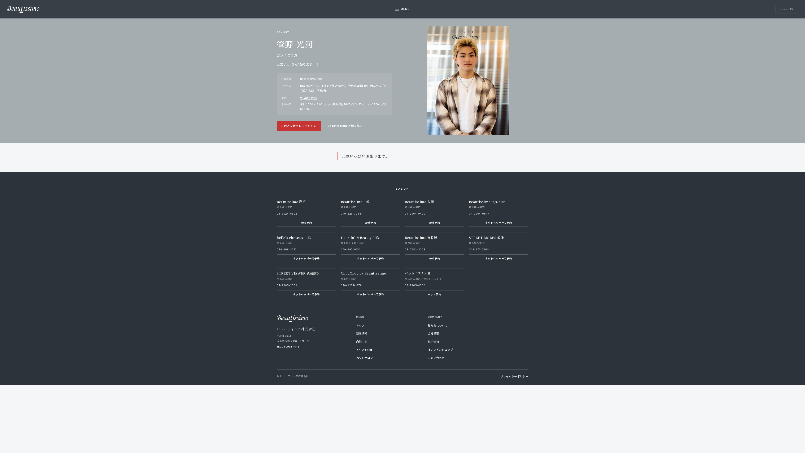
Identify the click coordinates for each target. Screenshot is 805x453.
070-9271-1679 (351, 285)
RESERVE (787, 9)
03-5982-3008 (415, 249)
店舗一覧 (361, 342)
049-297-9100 (351, 249)
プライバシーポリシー (514, 376)
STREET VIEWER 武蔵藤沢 (298, 273)
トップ (360, 325)
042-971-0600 (479, 249)
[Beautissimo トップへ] (23, 9)
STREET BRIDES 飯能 (486, 237)
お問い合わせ (436, 358)
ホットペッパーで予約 (498, 222)
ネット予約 (434, 294)
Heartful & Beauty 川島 (360, 237)
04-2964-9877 (479, 213)
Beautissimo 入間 (419, 201)
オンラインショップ (440, 349)
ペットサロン (364, 358)
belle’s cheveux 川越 (294, 237)
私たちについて (437, 325)
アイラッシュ (364, 349)
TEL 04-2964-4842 (288, 346)
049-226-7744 (351, 213)
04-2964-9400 (308, 97)
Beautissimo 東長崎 (421, 237)
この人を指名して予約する (299, 126)
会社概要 (433, 333)
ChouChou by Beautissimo (363, 273)
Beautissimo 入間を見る (345, 126)
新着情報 (361, 333)
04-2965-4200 (415, 285)
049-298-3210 (287, 249)
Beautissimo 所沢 (291, 201)
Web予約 (306, 222)
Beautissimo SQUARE (487, 201)
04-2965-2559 (287, 285)
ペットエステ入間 (418, 273)
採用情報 (433, 342)
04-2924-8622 (287, 213)
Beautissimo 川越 (355, 201)
